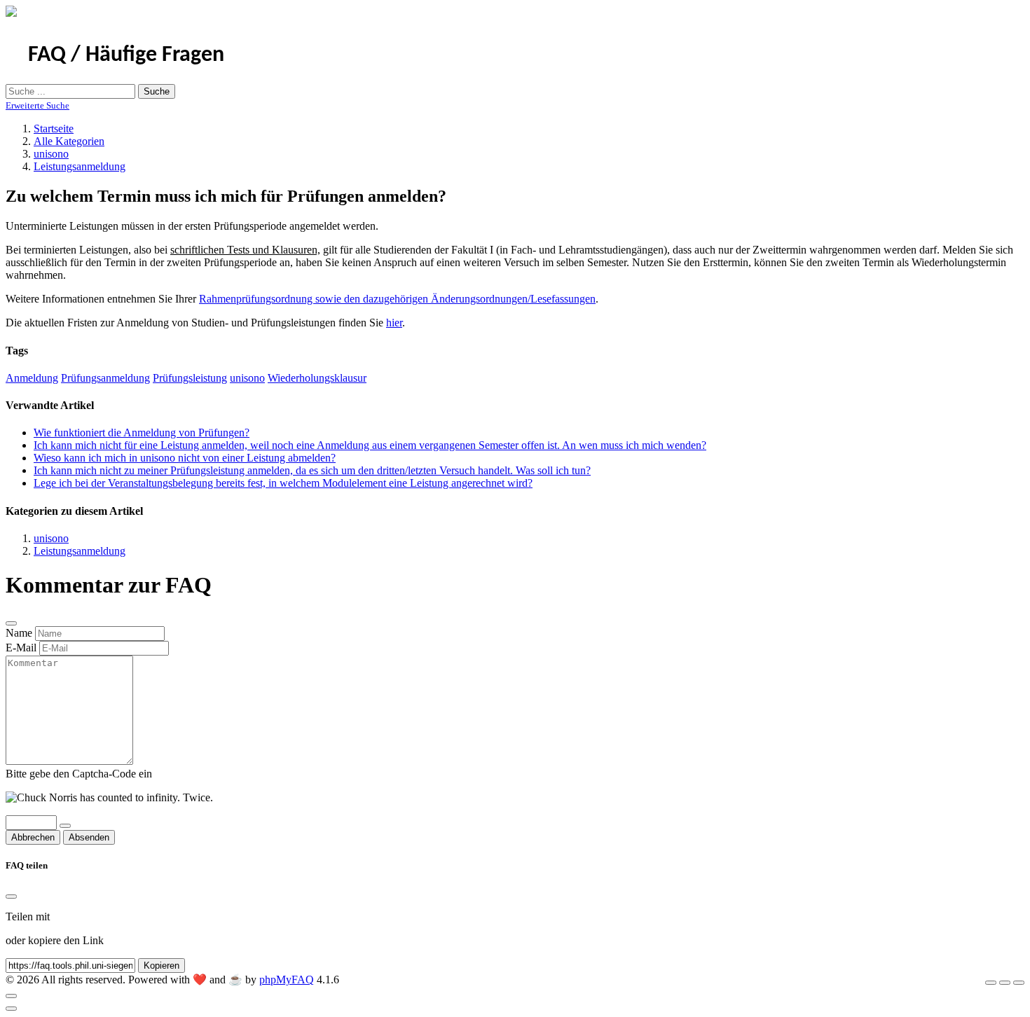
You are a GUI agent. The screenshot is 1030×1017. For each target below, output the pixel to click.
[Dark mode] (1004, 983)
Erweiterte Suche (37, 105)
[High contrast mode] (1018, 983)
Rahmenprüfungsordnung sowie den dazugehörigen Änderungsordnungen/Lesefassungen (397, 299)
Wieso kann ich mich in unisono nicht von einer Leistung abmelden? (185, 458)
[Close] (11, 896)
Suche (157, 91)
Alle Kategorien (69, 141)
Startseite (54, 128)
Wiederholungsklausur (317, 378)
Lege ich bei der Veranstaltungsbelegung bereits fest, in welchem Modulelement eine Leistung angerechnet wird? (283, 483)
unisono (51, 154)
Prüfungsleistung (190, 378)
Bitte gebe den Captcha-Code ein (79, 774)
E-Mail (21, 647)
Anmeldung (32, 378)
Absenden (89, 837)
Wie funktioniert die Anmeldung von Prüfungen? (141, 432)
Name (19, 633)
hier (394, 322)
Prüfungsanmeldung (105, 378)
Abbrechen (33, 837)
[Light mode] (990, 983)
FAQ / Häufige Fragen (126, 55)
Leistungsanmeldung (79, 166)
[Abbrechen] (11, 623)
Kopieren (161, 965)
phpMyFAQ (286, 979)
